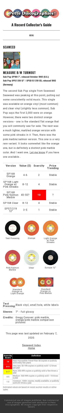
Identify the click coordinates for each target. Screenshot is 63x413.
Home (31, 348)
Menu (31, 35)
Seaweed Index (31, 345)
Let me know (37, 152)
